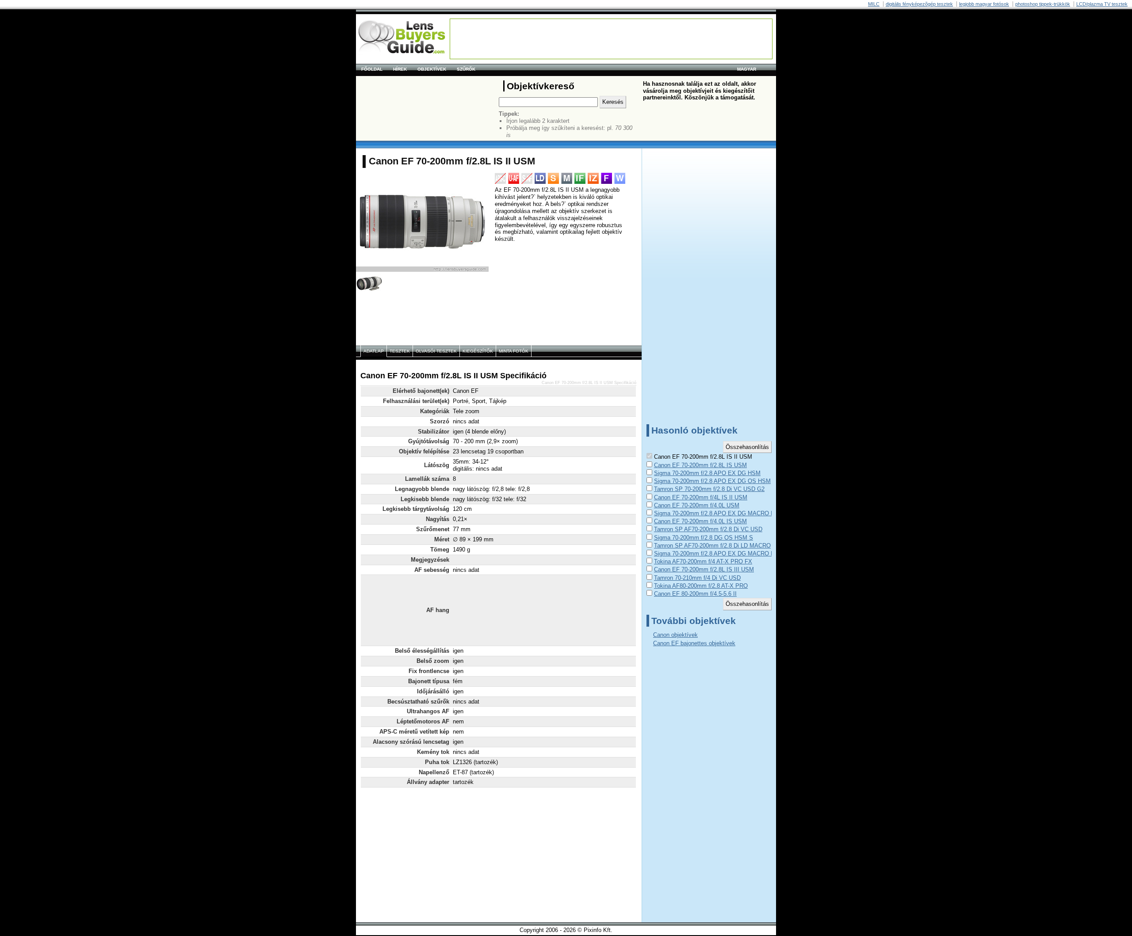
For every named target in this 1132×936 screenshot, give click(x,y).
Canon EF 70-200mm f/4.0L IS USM (700, 521)
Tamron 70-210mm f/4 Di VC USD (697, 578)
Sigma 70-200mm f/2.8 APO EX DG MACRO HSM (719, 513)
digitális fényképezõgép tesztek (919, 4)
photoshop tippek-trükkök (1042, 4)
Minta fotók (513, 351)
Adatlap (373, 351)
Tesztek (400, 351)
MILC (874, 4)
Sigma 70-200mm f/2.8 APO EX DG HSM (707, 473)
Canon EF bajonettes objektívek (694, 643)
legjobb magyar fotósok (984, 4)
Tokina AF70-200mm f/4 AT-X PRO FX (703, 561)
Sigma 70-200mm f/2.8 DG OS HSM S (703, 537)
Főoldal (371, 69)
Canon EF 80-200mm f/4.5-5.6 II (695, 593)
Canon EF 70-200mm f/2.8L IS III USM (704, 569)
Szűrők (466, 69)
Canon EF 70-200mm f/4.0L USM (696, 505)
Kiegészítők (478, 351)
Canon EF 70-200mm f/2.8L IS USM (700, 465)
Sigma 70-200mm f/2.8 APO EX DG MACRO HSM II (721, 553)
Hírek (400, 69)
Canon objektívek (675, 635)
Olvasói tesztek (436, 351)
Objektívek (431, 69)
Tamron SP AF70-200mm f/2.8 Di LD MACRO (712, 545)
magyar (746, 69)
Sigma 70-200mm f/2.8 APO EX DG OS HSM (712, 481)
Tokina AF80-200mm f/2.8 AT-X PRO (701, 585)
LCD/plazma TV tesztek (1102, 4)
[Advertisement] (611, 39)
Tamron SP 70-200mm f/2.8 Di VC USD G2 (709, 489)
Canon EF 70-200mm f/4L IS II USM (700, 497)
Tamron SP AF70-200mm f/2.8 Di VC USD (708, 529)
